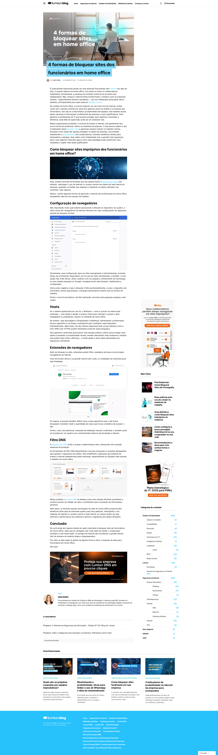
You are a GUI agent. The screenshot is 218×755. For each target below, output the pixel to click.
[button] (44, 3)
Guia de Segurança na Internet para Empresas (100, 738)
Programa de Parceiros (92, 728)
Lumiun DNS (71, 499)
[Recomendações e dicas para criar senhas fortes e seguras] (147, 447)
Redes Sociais (152, 558)
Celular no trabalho (154, 520)
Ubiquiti (145, 634)
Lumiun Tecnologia (51, 723)
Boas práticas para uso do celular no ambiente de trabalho (163, 401)
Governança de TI (153, 537)
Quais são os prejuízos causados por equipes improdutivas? (55, 685)
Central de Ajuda (112, 725)
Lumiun (145, 563)
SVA (148, 625)
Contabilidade (152, 524)
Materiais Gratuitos (90, 721)
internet (113, 88)
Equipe (149, 533)
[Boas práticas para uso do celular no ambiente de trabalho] (147, 402)
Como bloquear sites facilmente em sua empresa (122, 685)
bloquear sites (73, 129)
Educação (150, 528)
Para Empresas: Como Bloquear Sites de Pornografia (164, 385)
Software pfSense (159, 616)
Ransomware (157, 591)
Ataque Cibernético (154, 582)
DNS (154, 608)
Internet (149, 621)
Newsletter (171, 3)
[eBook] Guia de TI (110, 728)
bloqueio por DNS (59, 444)
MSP (148, 554)
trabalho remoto (95, 102)
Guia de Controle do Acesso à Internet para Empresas (103, 741)
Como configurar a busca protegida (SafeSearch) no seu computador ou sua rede (164, 432)
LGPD (155, 550)
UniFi (144, 638)
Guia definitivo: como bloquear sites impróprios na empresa (164, 416)
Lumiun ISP (99, 725)
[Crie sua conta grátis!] (158, 333)
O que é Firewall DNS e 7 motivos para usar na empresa (104, 744)
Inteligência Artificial (154, 541)
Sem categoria (148, 629)
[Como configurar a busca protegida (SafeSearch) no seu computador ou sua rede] (147, 432)
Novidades (151, 567)
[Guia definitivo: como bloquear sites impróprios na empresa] (147, 417)
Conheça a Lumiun (107, 721)
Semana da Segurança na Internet (159, 571)
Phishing (156, 586)
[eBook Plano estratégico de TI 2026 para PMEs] (158, 480)
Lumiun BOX (121, 721)
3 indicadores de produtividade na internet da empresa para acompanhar (159, 686)
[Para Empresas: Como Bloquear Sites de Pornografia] (147, 387)
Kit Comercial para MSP (92, 735)
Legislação (151, 546)
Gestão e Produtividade (55, 57)
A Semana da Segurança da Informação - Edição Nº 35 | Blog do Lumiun (83, 625)
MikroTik (156, 612)
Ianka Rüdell (63, 597)
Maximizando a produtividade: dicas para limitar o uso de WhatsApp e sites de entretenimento (91, 686)
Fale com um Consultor (92, 731)
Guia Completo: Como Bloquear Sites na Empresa (102, 748)
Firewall (149, 603)
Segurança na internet (151, 578)
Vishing (155, 595)
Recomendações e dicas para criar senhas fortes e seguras (163, 446)
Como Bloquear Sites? (111, 731)
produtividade (69, 134)
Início (85, 718)
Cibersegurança (153, 599)
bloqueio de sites (110, 182)
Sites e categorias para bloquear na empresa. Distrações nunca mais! (82, 633)
